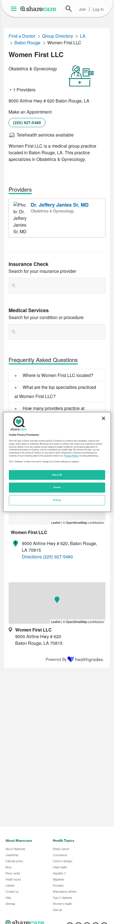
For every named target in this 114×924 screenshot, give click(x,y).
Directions (32, 556)
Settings (57, 500)
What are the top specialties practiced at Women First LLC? (55, 391)
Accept (56, 487)
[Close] (103, 418)
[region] (57, 462)
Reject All (57, 474)
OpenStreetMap (76, 522)
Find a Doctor (22, 36)
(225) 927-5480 (27, 122)
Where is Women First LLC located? (58, 375)
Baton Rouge (27, 42)
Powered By (56, 659)
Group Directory (57, 36)
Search (68, 8)
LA (83, 36)
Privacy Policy (71, 455)
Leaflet (55, 522)
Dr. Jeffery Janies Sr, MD (60, 204)
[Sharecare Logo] (38, 8)
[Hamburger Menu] (15, 8)
